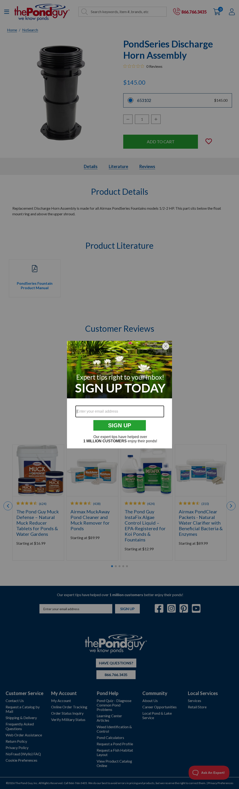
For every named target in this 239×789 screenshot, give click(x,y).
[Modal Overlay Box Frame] (119, 394)
